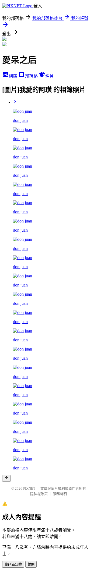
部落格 (32, 76)
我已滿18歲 (13, 565)
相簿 (13, 76)
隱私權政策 (39, 494)
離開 (30, 565)
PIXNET (29, 488)
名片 (49, 76)
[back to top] (6, 478)
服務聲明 (60, 494)
